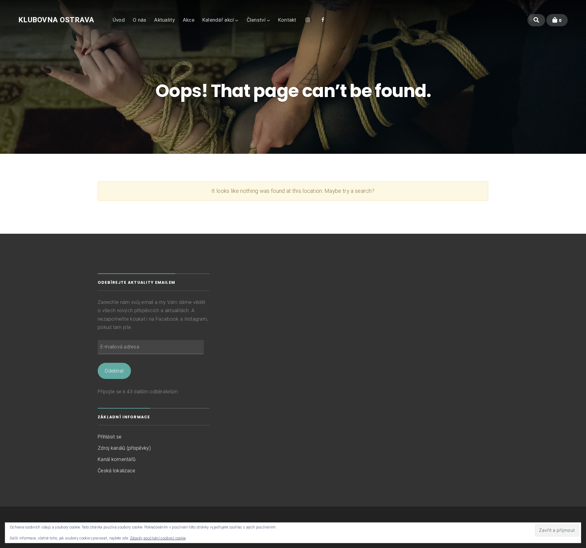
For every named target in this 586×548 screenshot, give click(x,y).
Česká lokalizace (117, 471)
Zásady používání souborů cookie (158, 538)
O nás (139, 20)
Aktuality (164, 20)
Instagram (308, 19)
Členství (256, 20)
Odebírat (114, 371)
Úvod (119, 20)
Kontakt (287, 20)
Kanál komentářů (117, 459)
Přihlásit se (109, 437)
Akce (188, 20)
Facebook (323, 19)
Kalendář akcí (218, 20)
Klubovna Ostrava (56, 20)
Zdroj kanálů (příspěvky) (124, 448)
